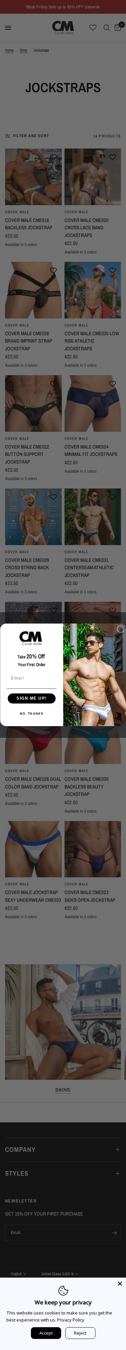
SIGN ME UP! (31, 698)
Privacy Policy (70, 1320)
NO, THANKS (31, 714)
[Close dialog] (121, 629)
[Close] (120, 1283)
